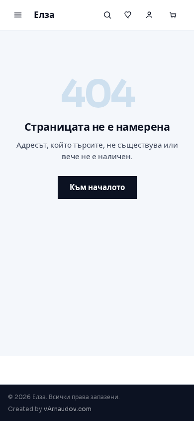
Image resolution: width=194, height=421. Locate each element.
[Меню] (18, 15)
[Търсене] (107, 15)
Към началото (97, 187)
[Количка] (173, 15)
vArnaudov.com (68, 409)
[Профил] (149, 15)
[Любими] (128, 15)
